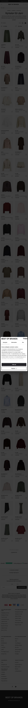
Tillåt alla (14, 364)
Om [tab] (23, 342)
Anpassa (13, 368)
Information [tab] (14, 342)
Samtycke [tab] (5, 342)
